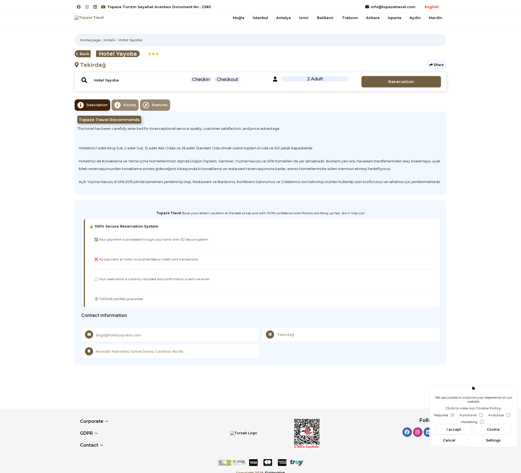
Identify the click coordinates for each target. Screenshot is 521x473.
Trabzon (350, 17)
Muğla (238, 17)
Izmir (304, 17)
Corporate (91, 421)
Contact (89, 445)
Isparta (394, 17)
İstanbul (260, 17)
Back (84, 54)
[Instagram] (87, 7)
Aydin (415, 17)
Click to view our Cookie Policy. (473, 408)
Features (159, 105)
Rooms (129, 105)
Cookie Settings (493, 431)
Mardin (435, 17)
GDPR (86, 433)
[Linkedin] (95, 7)
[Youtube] (103, 7)
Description (97, 105)
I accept (454, 429)
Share (438, 65)
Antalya (283, 17)
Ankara (373, 17)
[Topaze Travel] (89, 17)
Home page (90, 40)
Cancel (449, 440)
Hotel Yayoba (130, 40)
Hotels (109, 40)
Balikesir (325, 17)
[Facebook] (79, 7)
